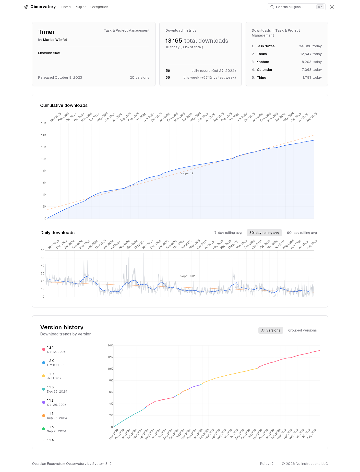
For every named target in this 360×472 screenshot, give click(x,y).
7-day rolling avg (228, 233)
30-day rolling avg (264, 233)
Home (66, 7)
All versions (270, 330)
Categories (99, 7)
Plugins (80, 7)
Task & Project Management (126, 30)
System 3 (100, 464)
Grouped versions (302, 330)
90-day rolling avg (302, 233)
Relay (264, 464)
